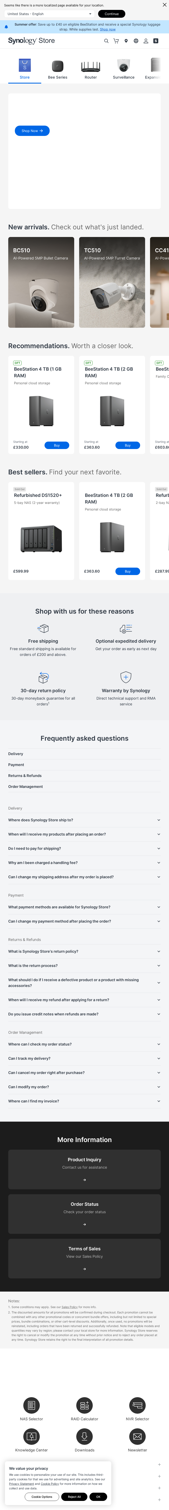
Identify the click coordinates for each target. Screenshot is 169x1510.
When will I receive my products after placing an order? (57, 834)
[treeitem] (84, 753)
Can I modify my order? (28, 1087)
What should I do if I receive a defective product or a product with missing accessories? (73, 983)
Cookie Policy (50, 1483)
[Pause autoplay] (43, 201)
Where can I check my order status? (40, 1044)
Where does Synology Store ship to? (40, 820)
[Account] (146, 41)
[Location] (126, 41)
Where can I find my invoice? (33, 1101)
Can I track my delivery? (29, 1058)
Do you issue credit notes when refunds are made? (53, 1014)
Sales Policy (70, 1307)
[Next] (152, 69)
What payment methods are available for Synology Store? (59, 907)
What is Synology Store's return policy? (43, 951)
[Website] (156, 41)
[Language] (136, 41)
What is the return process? (33, 965)
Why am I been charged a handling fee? (43, 862)
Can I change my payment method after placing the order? (59, 921)
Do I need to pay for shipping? (34, 848)
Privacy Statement (21, 1483)
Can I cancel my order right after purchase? (46, 1072)
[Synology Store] (31, 41)
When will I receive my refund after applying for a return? (58, 1000)
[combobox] (49, 14)
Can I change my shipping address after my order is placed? (61, 877)
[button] (24, 69)
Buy (57, 445)
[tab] (19, 201)
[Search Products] (106, 41)
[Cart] (116, 41)
